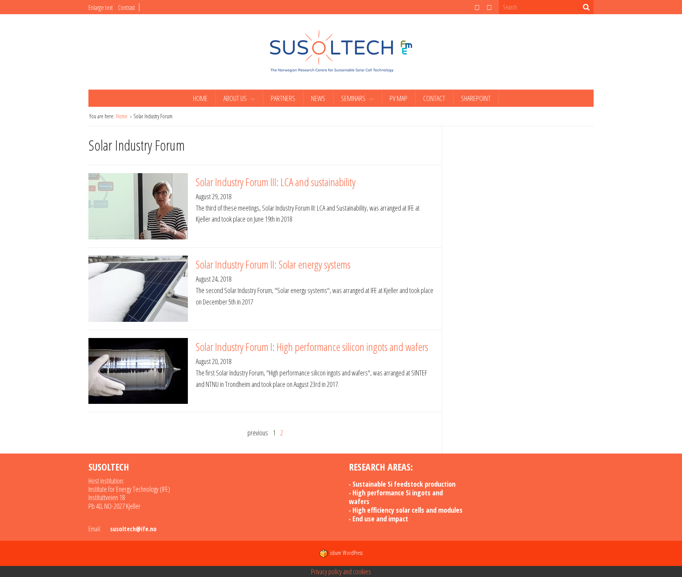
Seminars (354, 98)
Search (586, 7)
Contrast (126, 7)
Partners (283, 98)
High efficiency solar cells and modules (407, 510)
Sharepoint (476, 98)
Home (200, 98)
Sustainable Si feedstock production (403, 484)
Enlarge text (100, 7)
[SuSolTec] (341, 51)
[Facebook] (489, 7)
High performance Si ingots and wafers (396, 497)
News (318, 98)
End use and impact (380, 518)
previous (257, 432)
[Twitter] (477, 7)
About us (235, 98)
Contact (434, 98)
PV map (398, 98)
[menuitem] (200, 98)
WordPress (346, 552)
